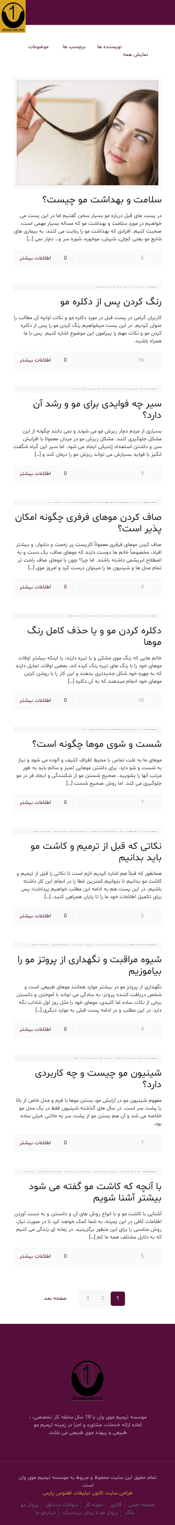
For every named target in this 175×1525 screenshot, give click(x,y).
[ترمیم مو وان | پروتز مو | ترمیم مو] (13, 12)
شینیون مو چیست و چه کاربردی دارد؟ (98, 1079)
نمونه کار (94, 1505)
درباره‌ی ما (45, 1512)
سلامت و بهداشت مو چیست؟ (102, 200)
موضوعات (38, 47)
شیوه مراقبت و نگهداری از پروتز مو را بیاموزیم (90, 965)
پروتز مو (30, 1505)
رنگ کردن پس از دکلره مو (111, 302)
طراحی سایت (119, 1493)
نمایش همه (135, 54)
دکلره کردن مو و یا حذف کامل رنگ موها (94, 636)
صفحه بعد (55, 1298)
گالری (116, 1505)
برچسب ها (73, 47)
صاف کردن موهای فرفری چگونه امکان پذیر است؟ (88, 523)
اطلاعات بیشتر (35, 258)
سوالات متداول (62, 1505)
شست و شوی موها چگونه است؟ (97, 744)
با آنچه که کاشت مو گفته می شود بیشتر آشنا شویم (95, 1192)
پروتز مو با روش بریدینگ (90, 1512)
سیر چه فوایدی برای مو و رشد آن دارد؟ (97, 409)
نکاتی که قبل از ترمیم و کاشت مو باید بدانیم (96, 852)
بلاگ (130, 1512)
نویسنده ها (109, 47)
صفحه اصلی (142, 1505)
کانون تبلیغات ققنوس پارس (74, 1493)
